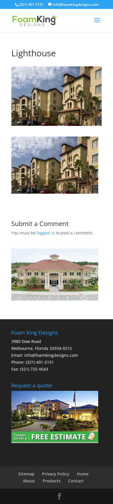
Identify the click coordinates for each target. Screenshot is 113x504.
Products (52, 481)
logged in (46, 233)
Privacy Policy (55, 474)
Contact (76, 481)
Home (83, 474)
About (29, 481)
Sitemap (26, 474)
